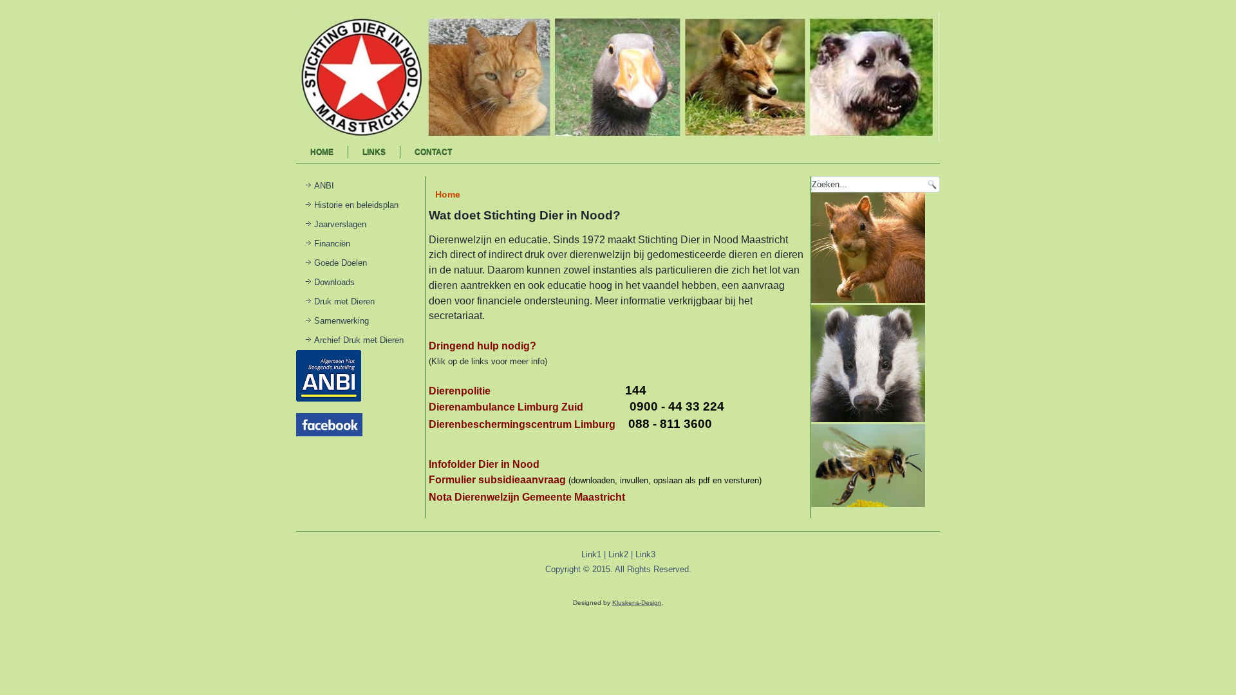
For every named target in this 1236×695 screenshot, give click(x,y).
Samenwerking (341, 321)
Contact (433, 151)
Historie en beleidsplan (356, 205)
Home (321, 151)
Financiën (332, 243)
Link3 (645, 554)
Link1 (591, 554)
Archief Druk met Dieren (359, 340)
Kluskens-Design (637, 602)
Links (374, 151)
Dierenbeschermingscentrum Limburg (522, 424)
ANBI (324, 185)
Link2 (618, 554)
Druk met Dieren (344, 301)
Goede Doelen (340, 263)
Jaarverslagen (340, 224)
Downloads (334, 282)
